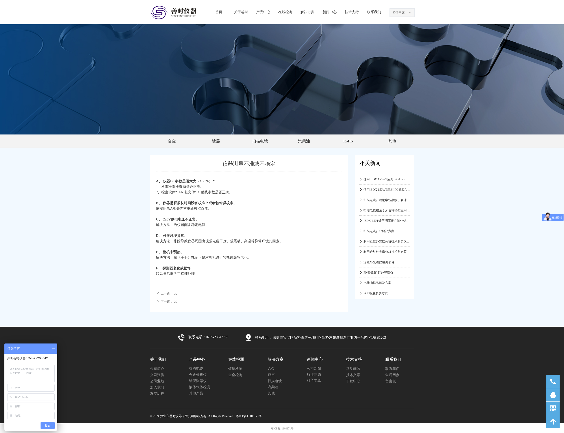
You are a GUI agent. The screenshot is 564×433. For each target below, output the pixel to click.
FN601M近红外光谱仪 (378, 268)
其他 (392, 141)
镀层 (216, 141)
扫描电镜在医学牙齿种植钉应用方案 (387, 206)
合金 (172, 141)
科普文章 (314, 380)
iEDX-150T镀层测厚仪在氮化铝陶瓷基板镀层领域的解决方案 (387, 216)
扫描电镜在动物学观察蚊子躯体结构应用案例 (387, 196)
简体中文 (398, 12)
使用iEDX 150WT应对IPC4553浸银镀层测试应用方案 (387, 175)
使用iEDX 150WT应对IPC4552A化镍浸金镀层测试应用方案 (387, 185)
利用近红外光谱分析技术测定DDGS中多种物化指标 (387, 237)
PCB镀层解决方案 (376, 289)
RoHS (348, 141)
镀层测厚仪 (198, 381)
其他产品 (196, 393)
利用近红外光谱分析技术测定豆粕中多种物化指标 (387, 248)
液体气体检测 (199, 387)
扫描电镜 (260, 141)
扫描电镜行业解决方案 (379, 227)
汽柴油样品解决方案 (377, 279)
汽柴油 (304, 141)
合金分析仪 (198, 375)
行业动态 (314, 374)
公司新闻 (314, 368)
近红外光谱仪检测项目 (379, 258)
